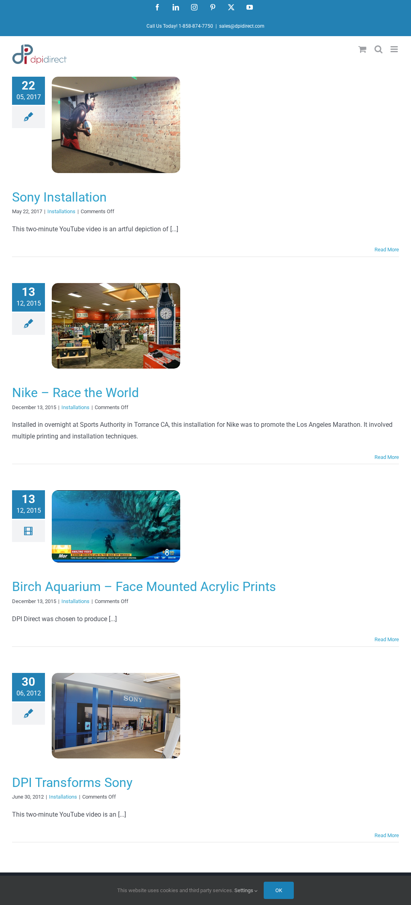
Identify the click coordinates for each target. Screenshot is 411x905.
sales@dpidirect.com (242, 26)
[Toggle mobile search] (378, 49)
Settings (244, 890)
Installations (61, 211)
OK (278, 890)
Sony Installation (59, 197)
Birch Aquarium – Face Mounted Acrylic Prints (144, 586)
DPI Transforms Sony (72, 782)
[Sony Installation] (116, 125)
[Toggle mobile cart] (362, 49)
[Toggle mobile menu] (395, 49)
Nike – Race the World (75, 392)
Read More (386, 250)
